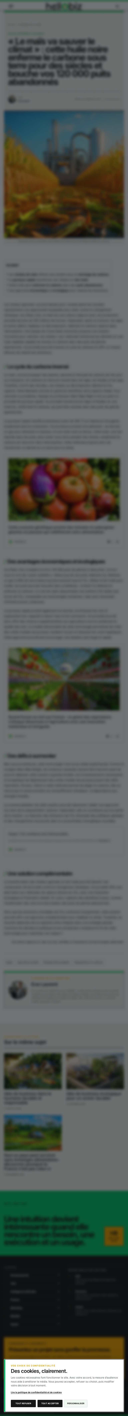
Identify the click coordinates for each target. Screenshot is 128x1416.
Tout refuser (23, 1403)
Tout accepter (50, 1403)
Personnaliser (75, 1403)
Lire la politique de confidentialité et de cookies (36, 1392)
